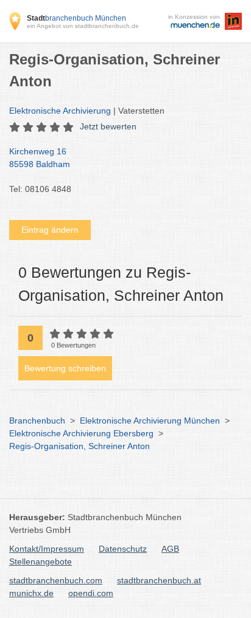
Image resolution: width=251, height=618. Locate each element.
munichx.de (31, 593)
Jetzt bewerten (108, 126)
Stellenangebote (40, 561)
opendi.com (90, 593)
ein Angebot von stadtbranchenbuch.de (83, 25)
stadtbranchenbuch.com (55, 580)
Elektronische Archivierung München (150, 420)
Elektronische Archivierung (60, 110)
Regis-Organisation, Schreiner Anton (79, 446)
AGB (170, 549)
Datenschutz (123, 549)
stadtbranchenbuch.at (159, 580)
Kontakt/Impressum (46, 549)
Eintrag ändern (50, 230)
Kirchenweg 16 (39, 157)
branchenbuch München (76, 18)
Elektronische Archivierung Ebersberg (81, 433)
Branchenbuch (37, 420)
